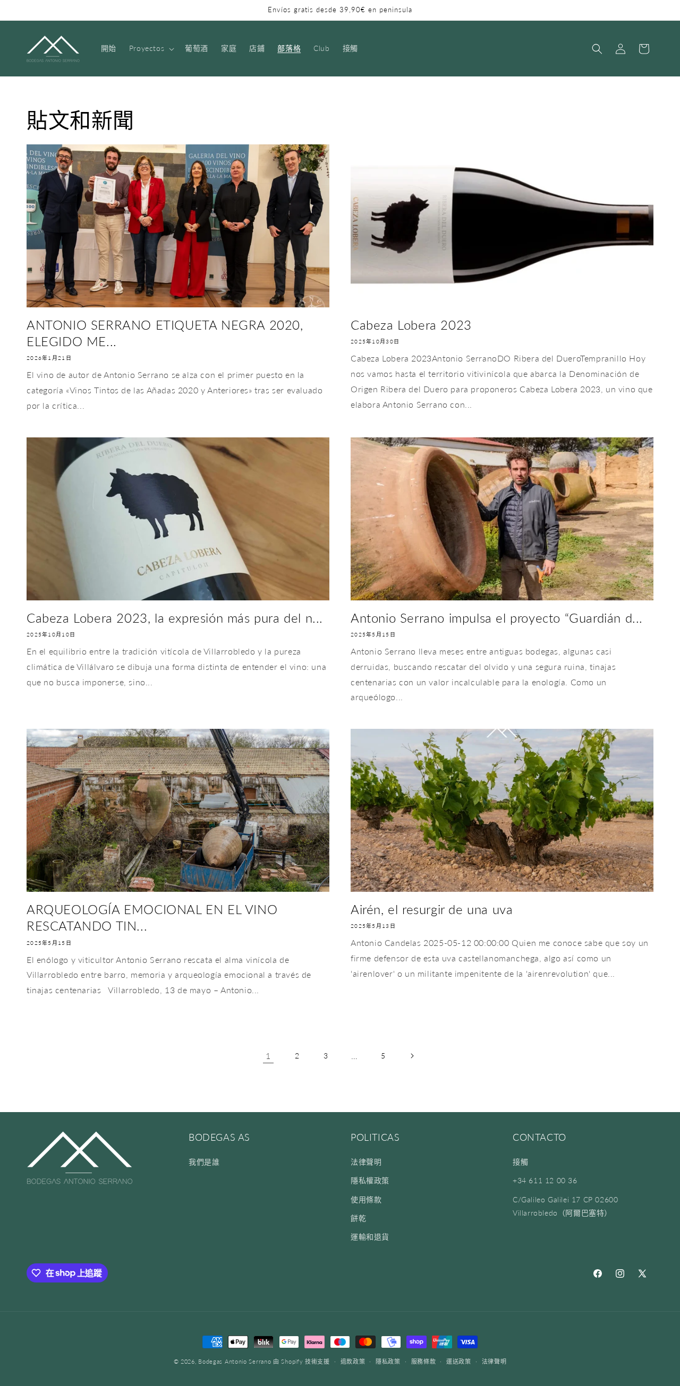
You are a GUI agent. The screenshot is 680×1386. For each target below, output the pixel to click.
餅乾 (358, 1218)
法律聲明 (366, 1162)
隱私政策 (388, 1360)
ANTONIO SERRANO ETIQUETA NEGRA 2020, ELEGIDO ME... (165, 333)
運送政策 (458, 1360)
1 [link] (268, 1056)
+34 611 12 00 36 (545, 1180)
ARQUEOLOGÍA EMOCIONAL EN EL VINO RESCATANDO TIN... (152, 917)
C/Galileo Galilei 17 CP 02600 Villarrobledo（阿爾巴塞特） (565, 1206)
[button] (150, 48)
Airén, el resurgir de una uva (432, 909)
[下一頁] (411, 1056)
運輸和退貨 (370, 1236)
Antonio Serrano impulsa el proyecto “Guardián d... (497, 617)
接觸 (520, 1162)
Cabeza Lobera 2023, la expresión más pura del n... (175, 617)
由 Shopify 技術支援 (301, 1361)
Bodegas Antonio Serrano (234, 1361)
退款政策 (353, 1360)
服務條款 (423, 1360)
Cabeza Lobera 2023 (411, 324)
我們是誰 (204, 1162)
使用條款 (366, 1199)
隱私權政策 (370, 1180)
